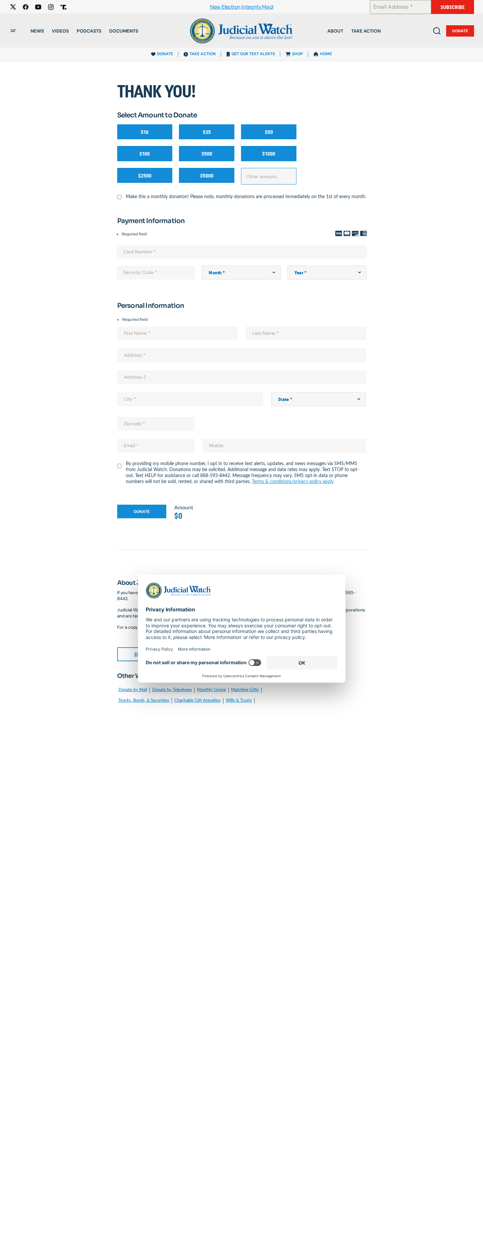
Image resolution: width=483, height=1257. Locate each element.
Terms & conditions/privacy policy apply (293, 481)
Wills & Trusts (239, 700)
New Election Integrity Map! (242, 7)
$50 (269, 132)
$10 (144, 132)
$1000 (268, 154)
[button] (13, 31)
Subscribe (453, 7)
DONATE (165, 54)
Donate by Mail (133, 690)
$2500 (144, 176)
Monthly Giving (211, 690)
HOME (326, 54)
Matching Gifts (245, 690)
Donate (460, 31)
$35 (207, 132)
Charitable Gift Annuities (197, 700)
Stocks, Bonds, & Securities (144, 700)
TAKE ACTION (203, 54)
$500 (206, 154)
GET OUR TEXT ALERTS (253, 54)
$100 (144, 154)
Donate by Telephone (172, 690)
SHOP (297, 54)
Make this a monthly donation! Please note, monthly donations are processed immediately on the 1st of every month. (246, 196)
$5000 (206, 176)
